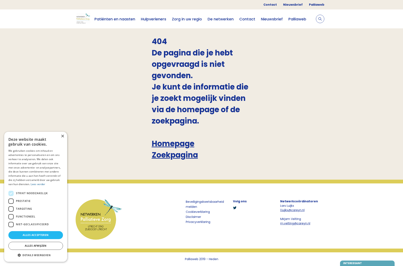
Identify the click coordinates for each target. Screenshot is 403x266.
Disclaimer (193, 217)
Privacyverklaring (198, 222)
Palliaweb (316, 5)
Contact (270, 5)
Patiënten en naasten (114, 19)
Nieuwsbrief (293, 5)
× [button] (62, 136)
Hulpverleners (153, 19)
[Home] (83, 19)
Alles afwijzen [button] (36, 246)
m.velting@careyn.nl (295, 223)
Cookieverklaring (198, 212)
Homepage (173, 143)
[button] (35, 255)
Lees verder (38, 184)
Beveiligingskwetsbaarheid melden (205, 204)
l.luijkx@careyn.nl (292, 210)
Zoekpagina (175, 155)
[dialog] (35, 197)
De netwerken (221, 19)
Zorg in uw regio (187, 19)
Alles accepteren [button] (35, 235)
